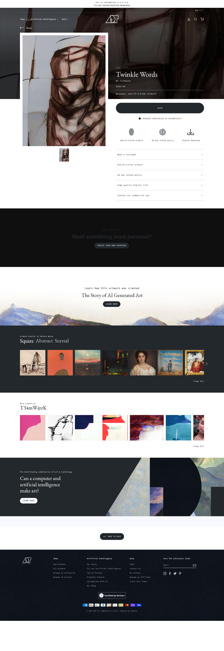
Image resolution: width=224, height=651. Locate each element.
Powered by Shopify (128, 611)
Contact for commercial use (159, 195)
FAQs (132, 564)
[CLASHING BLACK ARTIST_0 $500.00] (60, 428)
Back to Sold (114, 536)
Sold (126, 68)
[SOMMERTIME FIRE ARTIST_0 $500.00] (115, 428)
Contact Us (135, 568)
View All (198, 381)
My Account (135, 573)
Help (64, 19)
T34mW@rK (125, 81)
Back (29, 27)
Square (27, 340)
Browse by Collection (64, 573)
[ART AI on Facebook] (170, 573)
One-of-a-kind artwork (159, 165)
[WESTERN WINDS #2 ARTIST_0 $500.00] (147, 428)
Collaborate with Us (97, 581)
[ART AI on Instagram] (164, 573)
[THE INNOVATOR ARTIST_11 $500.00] (32, 363)
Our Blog (91, 586)
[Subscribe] (194, 565)
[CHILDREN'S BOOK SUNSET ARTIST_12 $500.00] (87, 363)
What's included (159, 154)
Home (118, 68)
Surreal (62, 340)
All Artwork (59, 568)
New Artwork (59, 564)
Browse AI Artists (62, 577)
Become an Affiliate (140, 577)
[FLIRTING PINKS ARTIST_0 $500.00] (32, 428)
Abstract (44, 340)
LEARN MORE (29, 501)
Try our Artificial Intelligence (104, 568)
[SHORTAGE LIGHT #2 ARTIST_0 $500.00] (87, 428)
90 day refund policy (159, 175)
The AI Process (94, 573)
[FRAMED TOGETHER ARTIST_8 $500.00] (197, 363)
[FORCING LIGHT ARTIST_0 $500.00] (178, 428)
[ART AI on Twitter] (175, 573)
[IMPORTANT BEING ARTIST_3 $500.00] (170, 363)
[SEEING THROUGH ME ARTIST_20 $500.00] (142, 363)
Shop (23, 19)
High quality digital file (159, 185)
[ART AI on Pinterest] (180, 573)
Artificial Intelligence (44, 19)
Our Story (92, 564)
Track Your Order (138, 581)
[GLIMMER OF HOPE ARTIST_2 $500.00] (115, 363)
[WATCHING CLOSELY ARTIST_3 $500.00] (60, 363)
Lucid (115, 611)
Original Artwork (95, 577)
